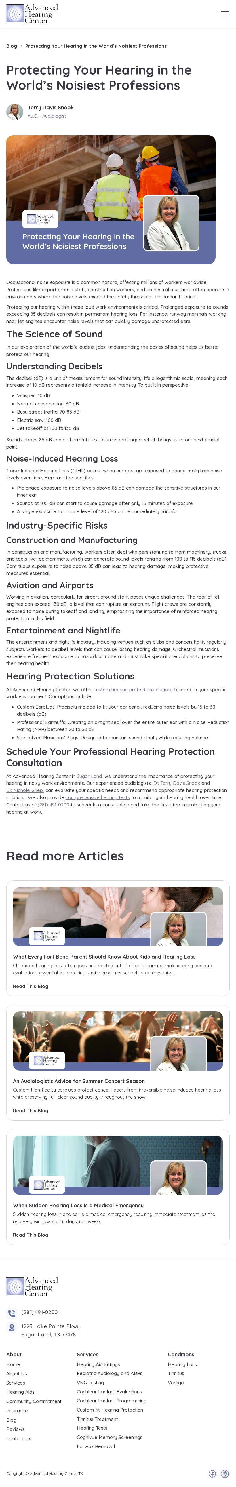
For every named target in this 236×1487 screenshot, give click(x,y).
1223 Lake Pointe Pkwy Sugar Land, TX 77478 (50, 1330)
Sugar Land (89, 776)
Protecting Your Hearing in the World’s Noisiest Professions (96, 46)
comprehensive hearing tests (98, 797)
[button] (225, 13)
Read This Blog (30, 986)
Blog (11, 46)
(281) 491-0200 (53, 804)
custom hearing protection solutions (133, 689)
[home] (32, 13)
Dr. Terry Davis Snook (176, 783)
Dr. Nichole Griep (24, 790)
